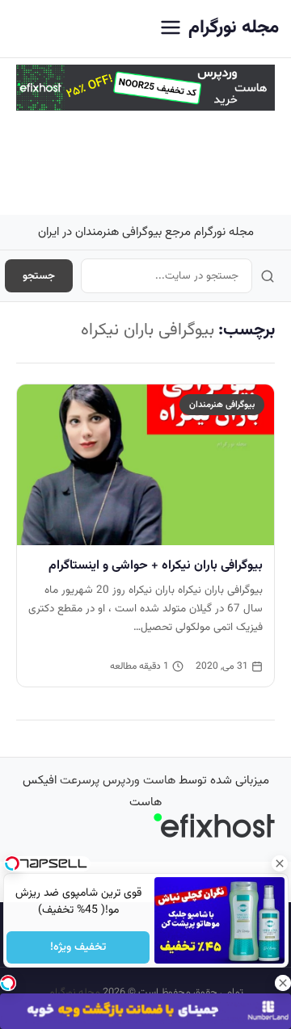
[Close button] (279, 863)
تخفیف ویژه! (78, 947)
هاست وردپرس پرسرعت (117, 780)
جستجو (39, 275)
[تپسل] (8, 983)
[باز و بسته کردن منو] (170, 29)
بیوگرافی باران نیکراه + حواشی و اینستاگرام (155, 565)
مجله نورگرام (233, 28)
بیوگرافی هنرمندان (222, 404)
